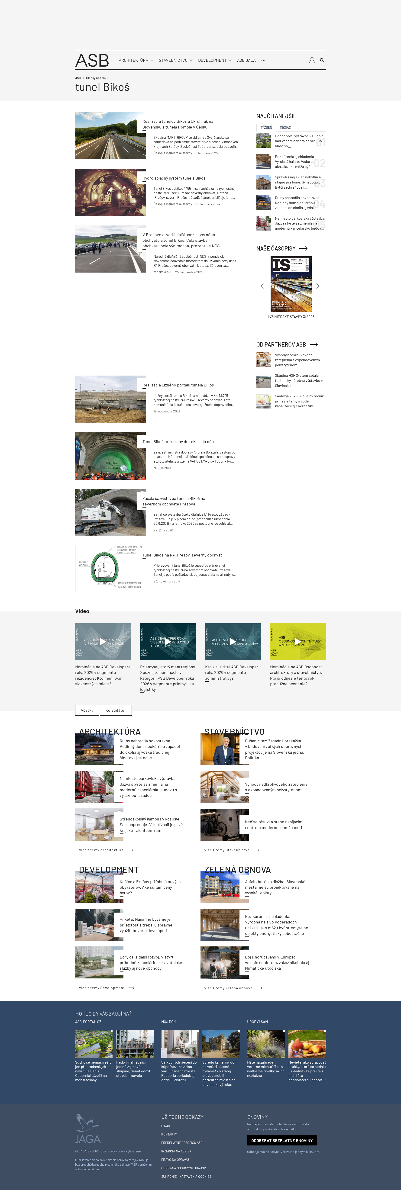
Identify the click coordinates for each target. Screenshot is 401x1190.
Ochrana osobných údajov (183, 1168)
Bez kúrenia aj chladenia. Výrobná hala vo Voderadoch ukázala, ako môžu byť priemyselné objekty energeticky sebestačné (297, 161)
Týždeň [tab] (266, 127)
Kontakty (169, 1134)
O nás (165, 1126)
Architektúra (133, 60)
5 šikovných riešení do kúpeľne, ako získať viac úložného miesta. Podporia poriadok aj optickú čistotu (179, 1071)
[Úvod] (92, 60)
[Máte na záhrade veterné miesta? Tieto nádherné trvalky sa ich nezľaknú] (266, 1043)
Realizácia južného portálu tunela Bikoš (178, 384)
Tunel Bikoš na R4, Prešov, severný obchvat (182, 554)
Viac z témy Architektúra (101, 850)
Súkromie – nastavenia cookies (186, 1176)
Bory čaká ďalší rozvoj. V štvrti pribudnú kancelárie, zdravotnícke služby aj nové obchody (151, 962)
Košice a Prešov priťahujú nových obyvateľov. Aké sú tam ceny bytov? (150, 887)
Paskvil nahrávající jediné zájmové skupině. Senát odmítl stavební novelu (133, 1069)
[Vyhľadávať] (322, 60)
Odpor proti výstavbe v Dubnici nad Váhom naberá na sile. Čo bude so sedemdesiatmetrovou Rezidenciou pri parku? (299, 141)
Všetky (87, 710)
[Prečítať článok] (110, 135)
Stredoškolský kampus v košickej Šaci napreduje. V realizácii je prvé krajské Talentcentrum (151, 824)
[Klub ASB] (312, 60)
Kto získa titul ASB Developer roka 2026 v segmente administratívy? (231, 672)
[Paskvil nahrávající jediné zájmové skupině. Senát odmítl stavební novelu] (135, 1043)
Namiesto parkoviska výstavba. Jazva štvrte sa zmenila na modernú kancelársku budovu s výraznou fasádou (300, 223)
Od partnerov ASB (281, 344)
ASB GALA (246, 60)
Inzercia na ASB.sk (176, 1151)
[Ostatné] (263, 60)
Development (212, 60)
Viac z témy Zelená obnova (228, 988)
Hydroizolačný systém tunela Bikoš (174, 177)
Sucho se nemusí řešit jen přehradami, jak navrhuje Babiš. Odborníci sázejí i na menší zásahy (93, 1071)
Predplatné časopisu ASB (182, 1143)
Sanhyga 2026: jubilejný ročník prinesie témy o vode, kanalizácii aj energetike (299, 401)
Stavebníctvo (173, 60)
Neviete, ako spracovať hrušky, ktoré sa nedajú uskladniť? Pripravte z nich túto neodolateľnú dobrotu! (307, 1071)
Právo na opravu (175, 1159)
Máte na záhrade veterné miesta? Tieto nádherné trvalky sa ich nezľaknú (266, 1069)
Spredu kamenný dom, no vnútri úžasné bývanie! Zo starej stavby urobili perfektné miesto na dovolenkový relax (220, 1073)
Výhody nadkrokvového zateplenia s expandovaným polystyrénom (297, 360)
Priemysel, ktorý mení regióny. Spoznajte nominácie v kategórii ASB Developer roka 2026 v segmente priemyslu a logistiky (168, 678)
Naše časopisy (276, 248)
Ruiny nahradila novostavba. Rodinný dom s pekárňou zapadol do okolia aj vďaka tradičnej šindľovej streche (297, 202)
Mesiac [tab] (285, 127)
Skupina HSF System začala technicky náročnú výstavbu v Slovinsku (299, 380)
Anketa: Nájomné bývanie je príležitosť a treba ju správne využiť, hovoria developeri (146, 925)
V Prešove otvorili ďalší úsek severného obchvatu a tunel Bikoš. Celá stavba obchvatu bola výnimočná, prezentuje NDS (181, 240)
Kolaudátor (116, 710)
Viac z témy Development (102, 987)
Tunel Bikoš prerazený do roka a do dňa (178, 441)
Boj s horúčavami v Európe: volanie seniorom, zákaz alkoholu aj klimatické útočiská (277, 962)
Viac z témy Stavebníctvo (227, 850)
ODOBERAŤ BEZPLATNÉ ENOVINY (282, 1140)
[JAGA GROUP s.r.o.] (88, 1128)
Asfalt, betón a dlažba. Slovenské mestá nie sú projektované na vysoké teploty (275, 887)
